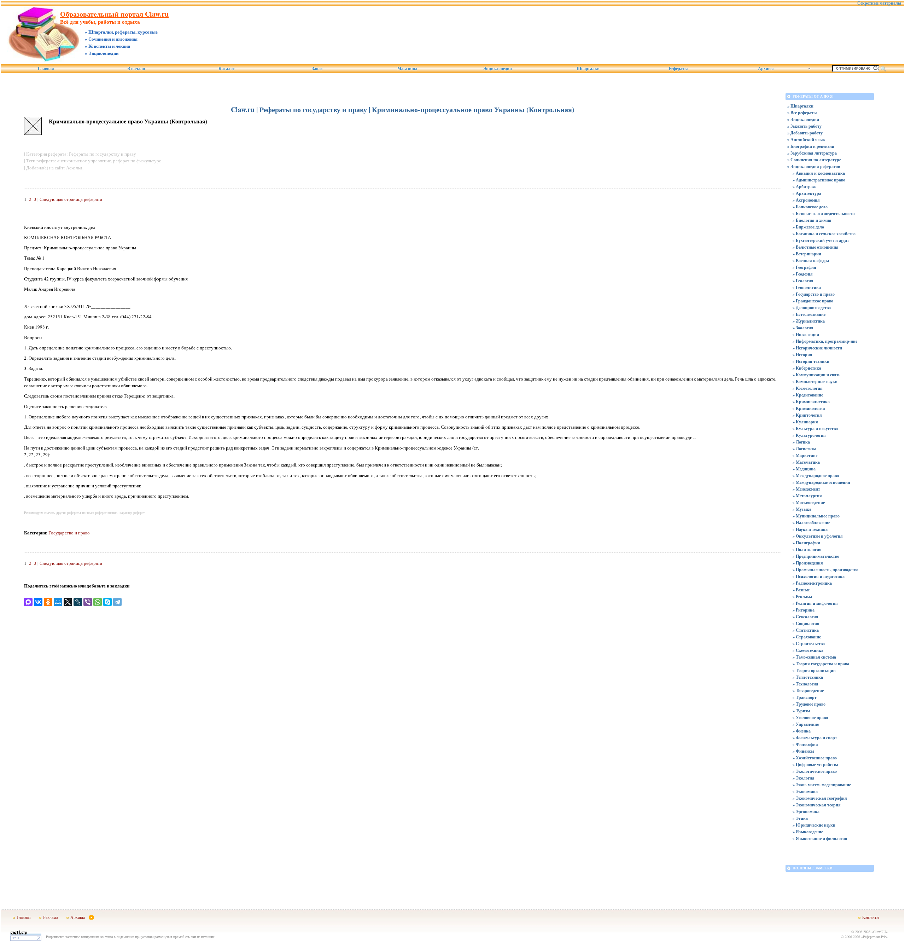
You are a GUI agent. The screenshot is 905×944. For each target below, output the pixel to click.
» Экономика (805, 791)
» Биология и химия (812, 220)
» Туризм (801, 711)
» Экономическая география (820, 798)
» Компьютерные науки (815, 381)
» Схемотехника (808, 650)
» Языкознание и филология (820, 838)
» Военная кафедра (811, 260)
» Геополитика (807, 287)
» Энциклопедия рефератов (813, 166)
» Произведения (808, 563)
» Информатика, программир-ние (825, 341)
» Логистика (804, 449)
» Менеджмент (806, 489)
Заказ (317, 68)
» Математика (806, 462)
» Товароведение (808, 691)
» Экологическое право (815, 771)
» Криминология (809, 408)
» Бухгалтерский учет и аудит (821, 240)
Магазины (407, 68)
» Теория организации (814, 670)
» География (804, 267)
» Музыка (802, 509)
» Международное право (816, 476)
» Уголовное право (810, 717)
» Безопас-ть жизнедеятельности (824, 213)
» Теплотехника (808, 677)
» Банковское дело (810, 207)
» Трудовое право (809, 704)
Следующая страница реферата (71, 199)
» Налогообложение (811, 523)
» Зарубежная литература (812, 153)
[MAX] (28, 602)
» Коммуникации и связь (816, 375)
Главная (46, 68)
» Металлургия (807, 496)
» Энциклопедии (803, 119)
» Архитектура (807, 193)
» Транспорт (805, 697)
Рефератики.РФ (874, 936)
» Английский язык (806, 140)
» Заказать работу (804, 126)
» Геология (803, 281)
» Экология (803, 778)
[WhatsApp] (97, 602)
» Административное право (819, 180)
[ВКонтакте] (38, 602)
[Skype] (107, 602)
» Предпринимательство (816, 556)
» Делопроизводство (812, 308)
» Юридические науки (814, 825)
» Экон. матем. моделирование (822, 785)
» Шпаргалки (800, 106)
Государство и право (69, 532)
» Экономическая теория (817, 805)
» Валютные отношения (816, 247)
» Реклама (802, 596)
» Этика (800, 818)
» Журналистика (809, 321)
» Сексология (805, 617)
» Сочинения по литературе (814, 160)
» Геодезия (803, 274)
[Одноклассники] (48, 602)
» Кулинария (805, 422)
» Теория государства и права (821, 664)
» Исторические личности (817, 348)
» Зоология (803, 328)
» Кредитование (808, 395)
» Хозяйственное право (815, 758)
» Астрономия (806, 200)
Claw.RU (879, 931)
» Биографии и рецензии (810, 146)
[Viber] (87, 602)
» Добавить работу (805, 133)
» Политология (807, 549)
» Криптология (807, 415)
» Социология (806, 623)
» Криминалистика (811, 402)
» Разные (801, 590)
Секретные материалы (879, 3)
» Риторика (803, 610)
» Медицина (804, 469)
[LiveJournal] (78, 602)
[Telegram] (117, 602)
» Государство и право (814, 294)
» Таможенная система (814, 657)
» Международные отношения (821, 482)
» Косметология (808, 388)
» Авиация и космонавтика (819, 173)
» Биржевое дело (808, 227)
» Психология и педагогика (819, 576)
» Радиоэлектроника (812, 583)
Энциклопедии (497, 68)
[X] (68, 602)
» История (802, 355)
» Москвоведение (809, 502)
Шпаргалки (588, 68)
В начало (136, 68)
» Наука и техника (810, 529)
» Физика (802, 731)
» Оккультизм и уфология (818, 536)
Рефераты (678, 68)
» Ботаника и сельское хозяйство (824, 234)
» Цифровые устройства (815, 764)
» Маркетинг (805, 455)
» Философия (805, 744)
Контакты (870, 917)
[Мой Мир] (58, 602)
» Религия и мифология (815, 603)
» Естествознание (809, 314)
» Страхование (807, 637)
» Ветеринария (807, 254)
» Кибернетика (807, 368)
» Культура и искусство (815, 428)
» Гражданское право (813, 301)
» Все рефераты (802, 113)
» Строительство (809, 644)
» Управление (806, 724)
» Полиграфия (806, 543)
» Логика (801, 442)
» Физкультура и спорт (815, 738)
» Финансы (803, 751)
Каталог (226, 68)
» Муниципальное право (816, 516)
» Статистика (806, 630)
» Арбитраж (804, 187)
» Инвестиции (806, 334)
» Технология (805, 684)
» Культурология (809, 435)
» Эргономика (806, 812)
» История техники (811, 361)
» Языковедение (808, 832)
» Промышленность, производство (825, 570)
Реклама (50, 917)
